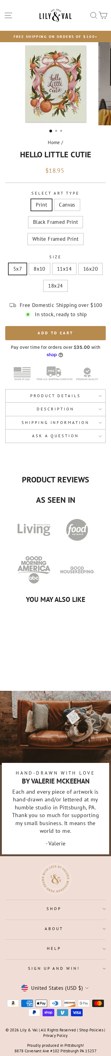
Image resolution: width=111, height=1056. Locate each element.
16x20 (90, 268)
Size (55, 257)
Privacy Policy (55, 1035)
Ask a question (55, 435)
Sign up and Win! (54, 968)
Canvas (67, 204)
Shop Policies (91, 1029)
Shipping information (56, 422)
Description (55, 409)
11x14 (64, 268)
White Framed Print (55, 239)
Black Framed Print (55, 222)
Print (41, 204)
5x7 (17, 268)
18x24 (55, 285)
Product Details (55, 395)
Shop (54, 908)
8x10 (39, 268)
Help (54, 948)
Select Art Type (55, 193)
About (54, 928)
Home (54, 142)
